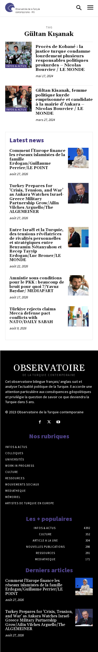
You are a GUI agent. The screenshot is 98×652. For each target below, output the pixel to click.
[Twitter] (49, 422)
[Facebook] (40, 422)
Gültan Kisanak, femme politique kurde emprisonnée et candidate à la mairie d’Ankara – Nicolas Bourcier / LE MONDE (64, 102)
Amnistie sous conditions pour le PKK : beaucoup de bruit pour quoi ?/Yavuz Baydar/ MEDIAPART (36, 285)
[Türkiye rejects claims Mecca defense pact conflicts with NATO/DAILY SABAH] (78, 316)
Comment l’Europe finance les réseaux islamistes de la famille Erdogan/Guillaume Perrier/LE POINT (34, 587)
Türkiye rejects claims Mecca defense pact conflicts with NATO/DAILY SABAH (32, 316)
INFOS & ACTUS (16, 66)
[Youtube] (58, 422)
